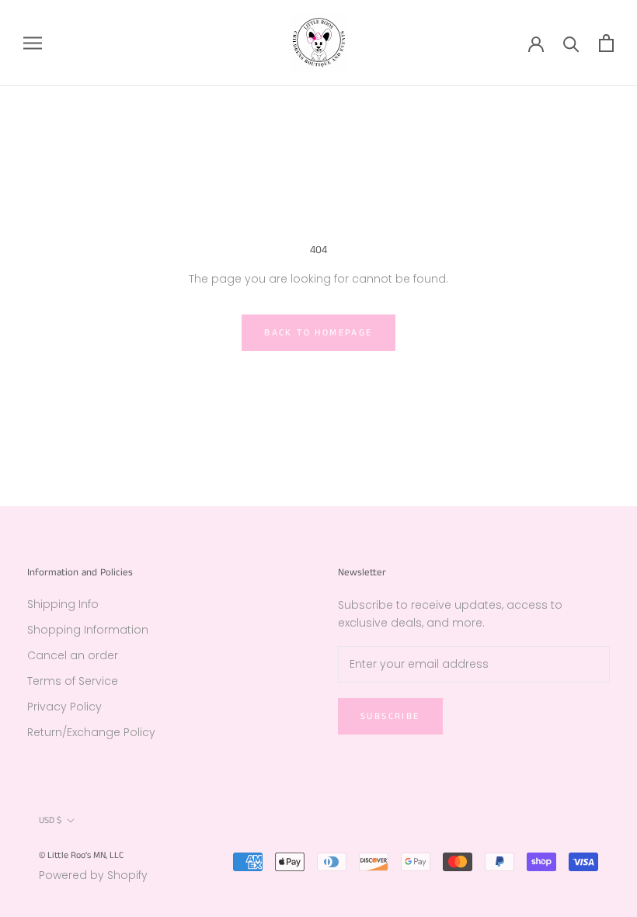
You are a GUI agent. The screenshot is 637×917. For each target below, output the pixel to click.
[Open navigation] (32, 43)
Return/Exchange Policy (91, 732)
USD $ (50, 820)
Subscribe (390, 716)
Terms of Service (72, 681)
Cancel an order (72, 655)
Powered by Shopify (93, 875)
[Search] (571, 43)
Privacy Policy (64, 706)
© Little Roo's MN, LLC (81, 855)
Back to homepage (318, 332)
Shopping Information (87, 629)
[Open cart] (606, 43)
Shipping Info (63, 604)
